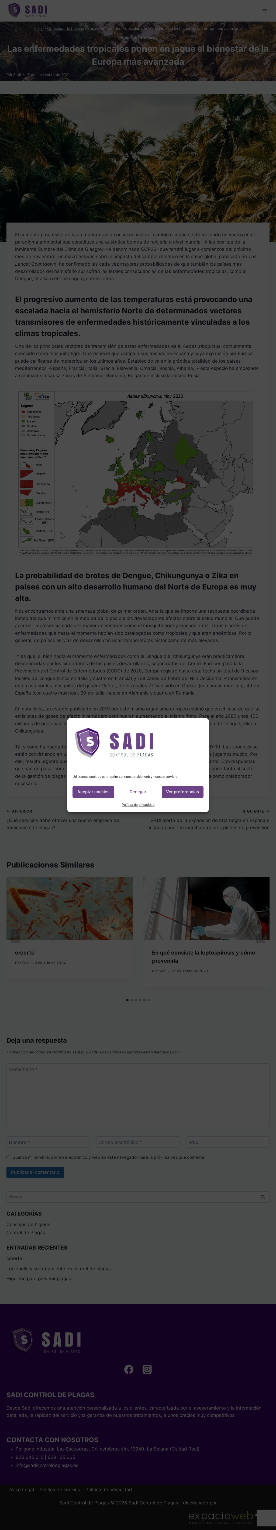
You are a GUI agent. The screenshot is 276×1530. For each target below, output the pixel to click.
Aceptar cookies (93, 791)
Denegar (138, 791)
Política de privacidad (138, 805)
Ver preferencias (182, 791)
